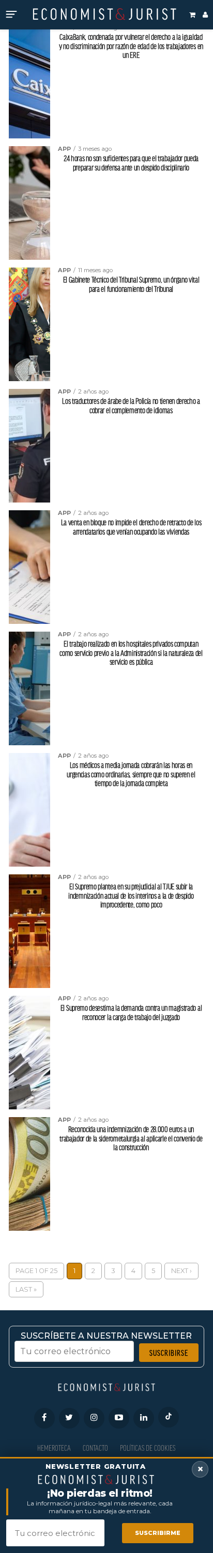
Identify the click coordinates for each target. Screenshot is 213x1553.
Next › (181, 1271)
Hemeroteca (54, 1448)
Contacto (95, 1448)
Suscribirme (157, 1532)
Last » (26, 1289)
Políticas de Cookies (147, 1448)
